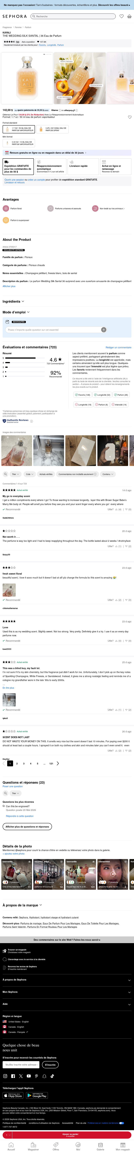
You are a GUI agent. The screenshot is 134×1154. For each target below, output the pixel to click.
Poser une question (13, 786)
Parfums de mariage (31, 923)
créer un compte (36, 179)
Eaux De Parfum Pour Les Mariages (61, 923)
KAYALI (7, 32)
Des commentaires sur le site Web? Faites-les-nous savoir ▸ (67, 939)
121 (51, 763)
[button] (59, 110)
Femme (18, 27)
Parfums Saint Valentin (14, 926)
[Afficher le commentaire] (16, 450)
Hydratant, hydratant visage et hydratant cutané (54, 917)
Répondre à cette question (20, 816)
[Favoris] (122, 16)
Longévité (51, 44)
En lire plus (8, 687)
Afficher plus (9, 286)
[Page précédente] (4, 763)
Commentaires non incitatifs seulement (76, 474)
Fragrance (7, 27)
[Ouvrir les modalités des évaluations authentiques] (31, 421)
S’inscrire (50, 1064)
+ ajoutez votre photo (14, 853)
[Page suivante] (58, 763)
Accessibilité (67, 1123)
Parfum (28, 27)
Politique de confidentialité (14, 1123)
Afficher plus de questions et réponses (27, 826)
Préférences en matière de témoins (103, 1123)
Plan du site (81, 1123)
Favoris (42, 44)
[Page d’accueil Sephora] (14, 16)
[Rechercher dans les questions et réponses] (5, 793)
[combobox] (73, 16)
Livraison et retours (15, 182)
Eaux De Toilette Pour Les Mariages (100, 923)
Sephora (23, 917)
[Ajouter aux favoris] (130, 117)
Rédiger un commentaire (118, 347)
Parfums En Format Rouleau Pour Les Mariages (52, 926)
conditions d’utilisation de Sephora (44, 1123)
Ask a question (28, 41)
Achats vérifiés (46, 474)
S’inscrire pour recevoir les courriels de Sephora (29, 1057)
